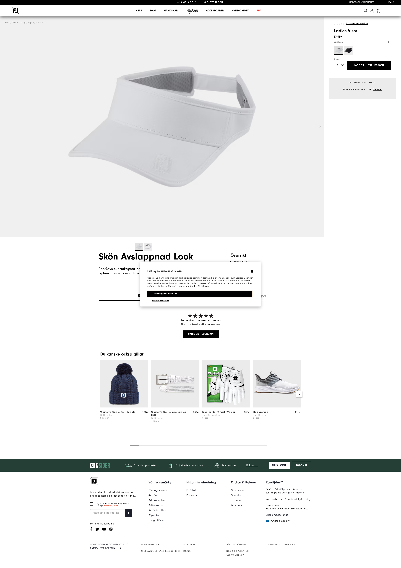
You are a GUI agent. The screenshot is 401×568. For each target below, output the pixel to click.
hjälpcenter (285, 489)
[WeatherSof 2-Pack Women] (226, 406)
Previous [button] (3, 126)
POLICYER (187, 551)
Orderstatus (237, 490)
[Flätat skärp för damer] (175, 406)
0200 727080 (273, 505)
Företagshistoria (157, 490)
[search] (365, 10)
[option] (162, 127)
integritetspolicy (110, 506)
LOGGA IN (301, 465)
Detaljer (377, 89)
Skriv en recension (357, 23)
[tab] (378, 10)
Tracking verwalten (160, 300)
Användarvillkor (157, 510)
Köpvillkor (154, 515)
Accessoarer (215, 10)
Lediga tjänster (157, 520)
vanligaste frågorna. (293, 492)
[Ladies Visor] (162, 127)
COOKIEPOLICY (190, 544)
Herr (139, 10)
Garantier (236, 495)
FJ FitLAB (191, 490)
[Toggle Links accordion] (159, 482)
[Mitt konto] (372, 10)
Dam (153, 10)
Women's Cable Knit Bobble (117, 412)
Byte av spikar (156, 500)
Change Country (280, 520)
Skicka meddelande (277, 515)
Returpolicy (237, 505)
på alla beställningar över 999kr (194, 2)
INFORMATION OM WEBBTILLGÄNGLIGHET (160, 551)
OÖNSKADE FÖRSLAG (236, 544)
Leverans (236, 500)
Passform (191, 495)
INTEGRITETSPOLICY (150, 544)
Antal (337, 59)
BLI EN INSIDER (279, 465)
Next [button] (320, 126)
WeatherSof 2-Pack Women (219, 412)
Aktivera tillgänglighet (361, 2)
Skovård (153, 495)
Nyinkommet (240, 10)
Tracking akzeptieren (164, 293)
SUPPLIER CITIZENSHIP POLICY (282, 544)
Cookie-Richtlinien (199, 286)
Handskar (171, 10)
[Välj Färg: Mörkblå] (348, 50)
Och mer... (252, 465)
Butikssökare (155, 505)
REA (259, 10)
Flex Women (260, 412)
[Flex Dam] (277, 406)
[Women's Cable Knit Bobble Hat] (124, 406)
